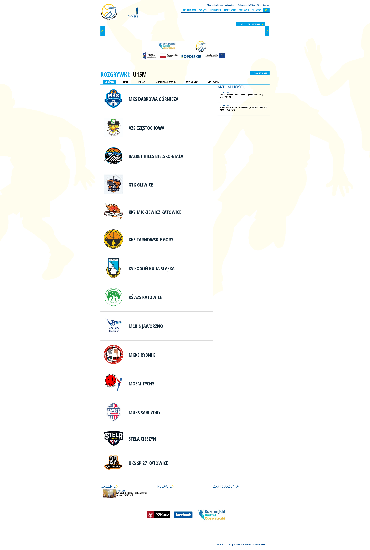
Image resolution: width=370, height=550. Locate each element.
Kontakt (266, 5)
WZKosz (252, 5)
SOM (259, 5)
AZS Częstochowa (146, 128)
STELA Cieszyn (142, 438)
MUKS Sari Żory (145, 412)
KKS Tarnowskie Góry (151, 239)
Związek (203, 10)
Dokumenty (243, 5)
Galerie (108, 486)
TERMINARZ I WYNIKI (165, 82)
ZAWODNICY (192, 82)
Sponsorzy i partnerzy (227, 5)
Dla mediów (212, 5)
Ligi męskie (215, 10)
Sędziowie (244, 10)
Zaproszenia (226, 486)
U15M (140, 74)
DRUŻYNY (109, 82)
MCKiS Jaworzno (146, 326)
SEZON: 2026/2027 (259, 73)
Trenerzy (256, 10)
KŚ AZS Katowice (145, 297)
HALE (125, 82)
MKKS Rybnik (142, 354)
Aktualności (189, 10)
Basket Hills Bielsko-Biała (156, 156)
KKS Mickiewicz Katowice (155, 212)
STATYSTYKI (214, 82)
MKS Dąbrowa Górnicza (153, 99)
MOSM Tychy (141, 383)
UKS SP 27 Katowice (148, 463)
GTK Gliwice (141, 184)
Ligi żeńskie (230, 10)
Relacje (164, 486)
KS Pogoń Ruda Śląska (152, 268)
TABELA (141, 82)
